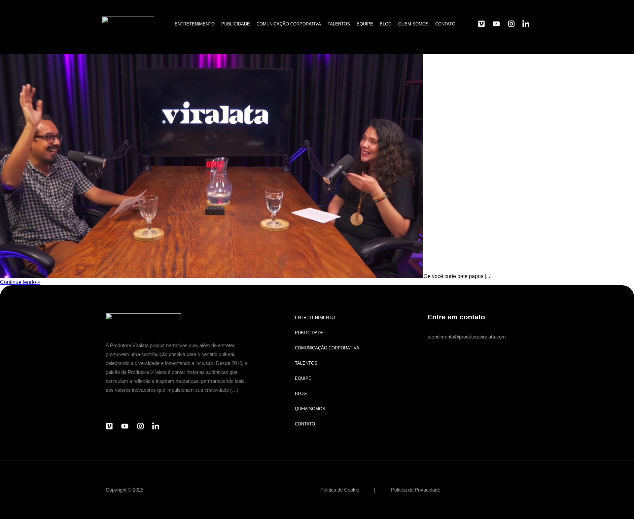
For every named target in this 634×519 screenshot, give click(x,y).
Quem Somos (413, 23)
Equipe (365, 23)
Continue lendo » (20, 282)
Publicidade (235, 23)
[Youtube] (496, 24)
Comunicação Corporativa (289, 23)
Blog (386, 23)
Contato (445, 23)
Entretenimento (195, 23)
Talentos (339, 23)
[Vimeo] (481, 24)
